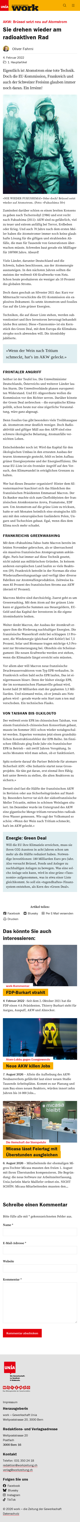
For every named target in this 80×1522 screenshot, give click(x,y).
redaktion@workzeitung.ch (20, 1465)
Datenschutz (11, 1513)
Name (8, 1224)
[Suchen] (65, 5)
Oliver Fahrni (22, 48)
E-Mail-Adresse (14, 1243)
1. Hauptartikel (17, 62)
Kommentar (12, 1279)
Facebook (14, 1486)
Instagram (13, 1495)
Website (8, 1261)
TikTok (11, 1499)
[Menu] (73, 5)
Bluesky (13, 1490)
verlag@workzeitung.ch (18, 1470)
